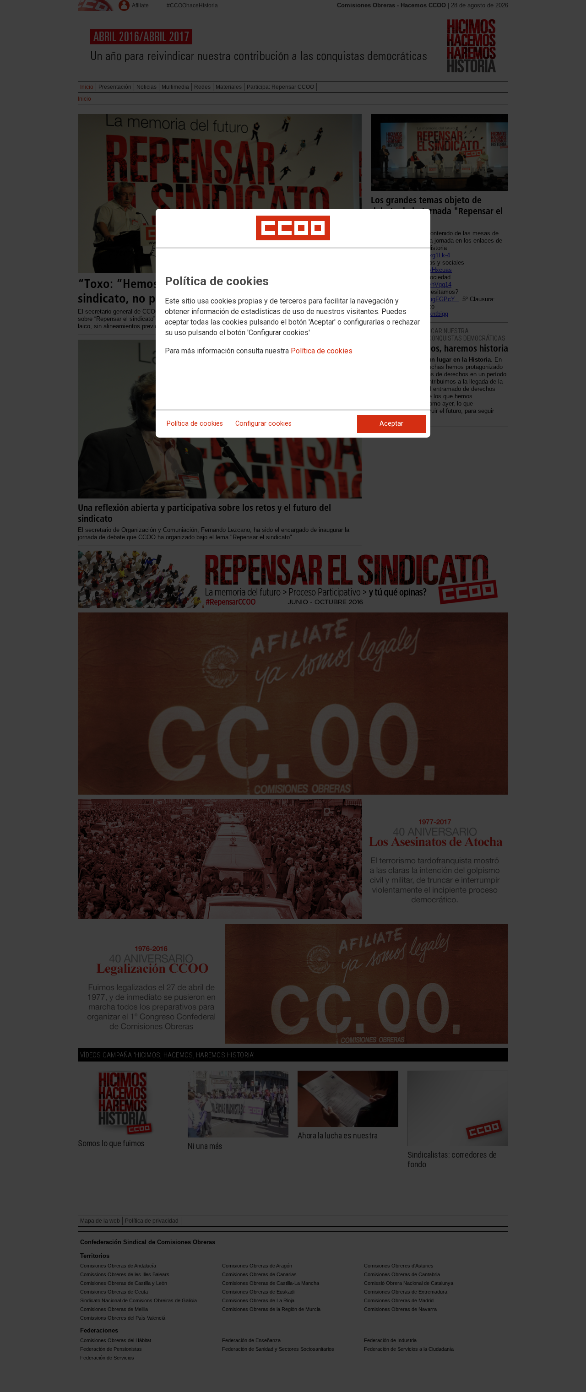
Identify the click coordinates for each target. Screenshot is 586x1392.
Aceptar (391, 424)
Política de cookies (322, 351)
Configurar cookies (263, 424)
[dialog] (293, 323)
